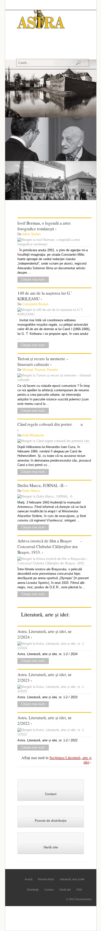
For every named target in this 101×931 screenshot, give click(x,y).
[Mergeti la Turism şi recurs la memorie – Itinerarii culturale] (54, 377)
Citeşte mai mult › (33, 279)
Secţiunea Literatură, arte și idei (70, 760)
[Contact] (51, 786)
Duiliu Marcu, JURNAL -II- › (42, 485)
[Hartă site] (51, 839)
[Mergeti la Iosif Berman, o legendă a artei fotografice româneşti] (54, 242)
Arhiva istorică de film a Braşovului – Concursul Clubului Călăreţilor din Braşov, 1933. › (49, 546)
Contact (50, 794)
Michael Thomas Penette (40, 370)
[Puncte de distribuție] (51, 812)
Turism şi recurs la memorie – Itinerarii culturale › (42, 361)
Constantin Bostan (35, 304)
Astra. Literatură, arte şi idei (38, 50)
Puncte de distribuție (50, 821)
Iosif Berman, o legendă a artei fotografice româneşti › (44, 226)
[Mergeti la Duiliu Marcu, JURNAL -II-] (54, 496)
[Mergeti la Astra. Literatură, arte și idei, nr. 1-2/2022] (54, 732)
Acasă (22, 42)
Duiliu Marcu (31, 491)
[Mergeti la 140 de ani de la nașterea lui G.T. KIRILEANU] (54, 312)
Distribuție (33, 889)
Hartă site (51, 847)
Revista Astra (38, 42)
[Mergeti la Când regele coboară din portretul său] (54, 441)
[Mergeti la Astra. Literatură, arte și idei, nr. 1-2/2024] (54, 646)
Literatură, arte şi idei (72, 879)
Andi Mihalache (33, 435)
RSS (79, 889)
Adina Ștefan (31, 234)
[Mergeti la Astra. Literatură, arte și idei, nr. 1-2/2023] (54, 689)
